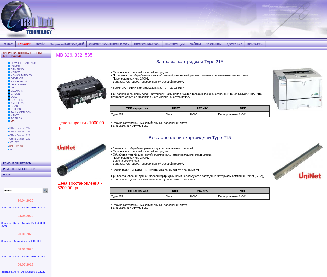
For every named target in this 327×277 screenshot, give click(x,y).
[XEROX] (9, 72)
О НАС (8, 44)
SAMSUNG (17, 69)
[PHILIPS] (9, 108)
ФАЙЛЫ (195, 44)
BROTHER (17, 99)
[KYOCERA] (9, 102)
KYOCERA (17, 103)
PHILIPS (16, 109)
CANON (15, 66)
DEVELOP (17, 78)
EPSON (15, 93)
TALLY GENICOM (21, 112)
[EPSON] (9, 93)
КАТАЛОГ (24, 44)
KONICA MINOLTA (21, 75)
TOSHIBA (16, 118)
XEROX (15, 72)
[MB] (9, 121)
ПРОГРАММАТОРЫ (147, 44)
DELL (14, 96)
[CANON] (9, 66)
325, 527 (14, 142)
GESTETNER (19, 84)
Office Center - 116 (19, 131)
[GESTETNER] (9, 84)
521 (11, 149)
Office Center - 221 (19, 139)
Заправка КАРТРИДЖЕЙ (67, 44)
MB (13, 121)
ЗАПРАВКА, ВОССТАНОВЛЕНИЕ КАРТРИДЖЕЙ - (23, 54)
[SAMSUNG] (9, 69)
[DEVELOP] (9, 78)
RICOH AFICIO (19, 81)
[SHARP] (9, 105)
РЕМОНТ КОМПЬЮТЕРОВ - (20, 169)
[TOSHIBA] (9, 118)
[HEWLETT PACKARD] (9, 62)
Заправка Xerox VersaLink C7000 (21, 241)
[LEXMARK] (9, 90)
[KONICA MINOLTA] (9, 75)
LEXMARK (17, 90)
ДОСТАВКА (234, 44)
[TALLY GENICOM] (9, 112)
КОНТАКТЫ (255, 44)
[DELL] (9, 96)
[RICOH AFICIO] (9, 81)
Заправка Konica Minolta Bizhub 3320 (23, 256)
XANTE (15, 115)
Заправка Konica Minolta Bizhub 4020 (23, 207)
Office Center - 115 (19, 128)
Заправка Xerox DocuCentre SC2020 (23, 271)
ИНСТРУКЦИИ (175, 44)
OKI (13, 87)
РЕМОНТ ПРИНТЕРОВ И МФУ (109, 44)
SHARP (15, 106)
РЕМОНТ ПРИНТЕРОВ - (17, 163)
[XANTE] (9, 115)
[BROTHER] (9, 99)
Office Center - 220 (19, 135)
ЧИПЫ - (7, 174)
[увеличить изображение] (81, 117)
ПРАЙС (40, 44)
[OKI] (9, 87)
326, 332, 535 (16, 146)
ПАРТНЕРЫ (214, 44)
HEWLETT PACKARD (23, 63)
